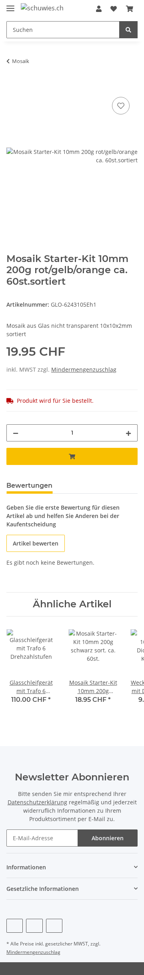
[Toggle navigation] (10, 5)
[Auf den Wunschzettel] (121, 105)
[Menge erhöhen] (128, 433)
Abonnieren (108, 838)
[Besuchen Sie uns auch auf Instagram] (54, 926)
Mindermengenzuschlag (83, 369)
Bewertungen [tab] (29, 485)
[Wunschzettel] (113, 9)
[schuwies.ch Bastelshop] (42, 8)
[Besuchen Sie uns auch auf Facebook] (14, 926)
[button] (99, 9)
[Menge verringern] (15, 433)
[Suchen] (128, 29)
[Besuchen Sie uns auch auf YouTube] (34, 926)
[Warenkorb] (130, 9)
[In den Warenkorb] (12, 86)
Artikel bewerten (35, 543)
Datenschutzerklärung (37, 802)
